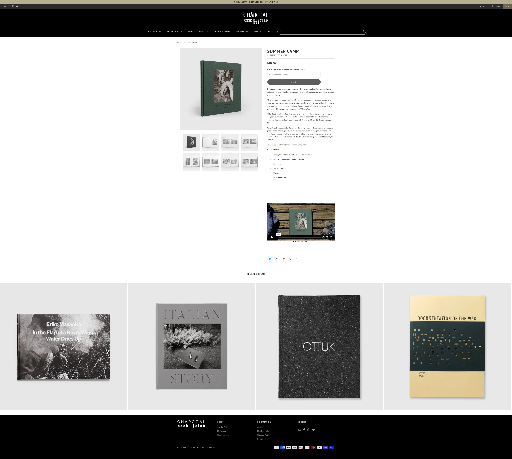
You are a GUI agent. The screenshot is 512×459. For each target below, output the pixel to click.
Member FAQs (263, 431)
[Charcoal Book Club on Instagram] (13, 7)
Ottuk (319, 346)
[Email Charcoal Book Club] (4, 7)
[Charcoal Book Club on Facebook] (8, 7)
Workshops (242, 31)
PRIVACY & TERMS (207, 447)
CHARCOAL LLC (190, 447)
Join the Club (154, 31)
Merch (257, 31)
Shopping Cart (223, 435)
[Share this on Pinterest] (284, 259)
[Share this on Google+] (290, 259)
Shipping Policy (263, 435)
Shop (190, 31)
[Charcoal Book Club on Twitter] (17, 7)
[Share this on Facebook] (277, 259)
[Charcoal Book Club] (256, 18)
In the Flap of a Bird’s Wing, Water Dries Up (63, 346)
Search (260, 439)
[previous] (182, 89)
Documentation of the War (447, 346)
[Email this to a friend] (297, 259)
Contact (260, 427)
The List (203, 31)
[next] (260, 89)
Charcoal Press (222, 31)
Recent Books (174, 31)
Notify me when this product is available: (286, 69)
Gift (269, 31)
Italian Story (191, 346)
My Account (221, 431)
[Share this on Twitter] (270, 259)
